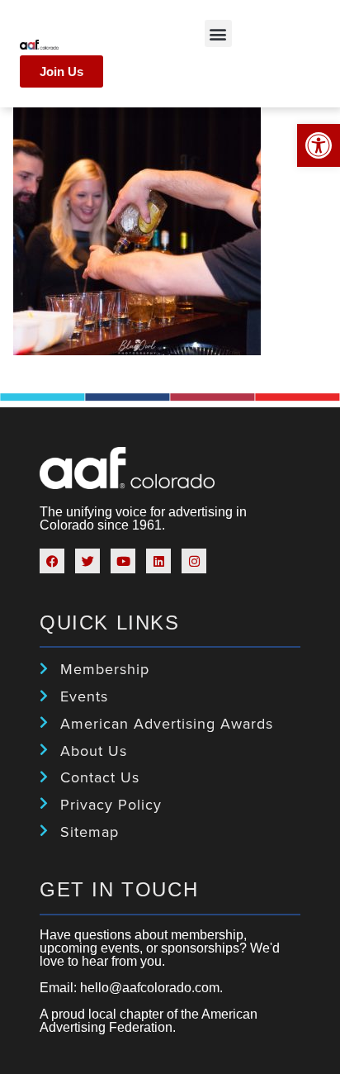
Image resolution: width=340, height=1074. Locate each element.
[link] (318, 145)
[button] (218, 33)
